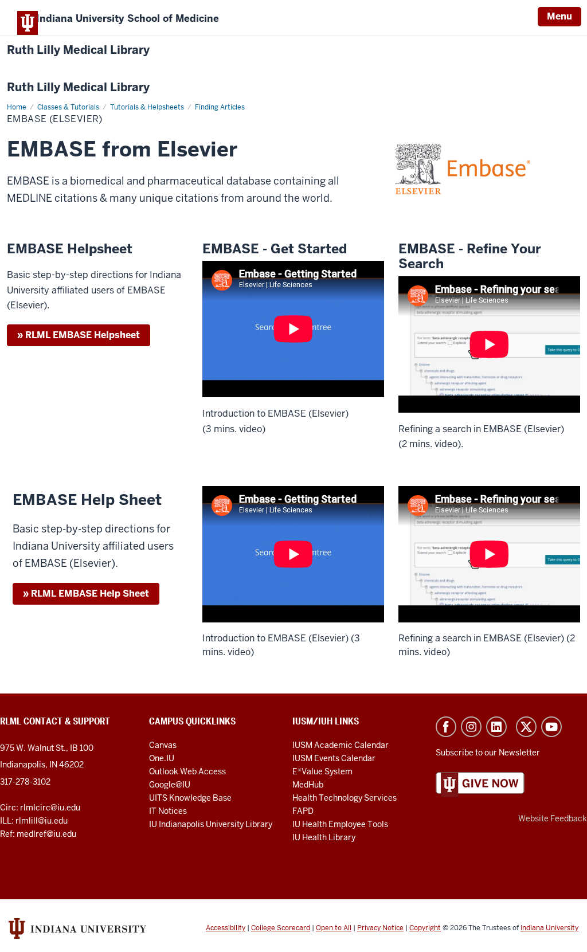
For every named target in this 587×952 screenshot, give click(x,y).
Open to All (333, 928)
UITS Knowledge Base (190, 798)
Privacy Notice (380, 928)
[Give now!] (480, 784)
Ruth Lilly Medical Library (78, 50)
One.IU (161, 758)
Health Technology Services (344, 798)
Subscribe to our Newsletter (488, 752)
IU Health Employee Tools (340, 824)
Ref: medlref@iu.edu (38, 834)
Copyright (425, 928)
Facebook (446, 726)
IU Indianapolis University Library (210, 824)
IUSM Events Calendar (333, 758)
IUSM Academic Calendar (340, 745)
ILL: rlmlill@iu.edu (34, 821)
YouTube (551, 726)
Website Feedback (552, 818)
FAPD (303, 811)
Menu (559, 16)
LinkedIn (496, 726)
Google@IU (169, 784)
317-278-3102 (25, 782)
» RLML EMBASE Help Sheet (86, 593)
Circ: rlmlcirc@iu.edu (40, 807)
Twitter (526, 726)
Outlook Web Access (187, 771)
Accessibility (225, 928)
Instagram (471, 726)
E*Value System (322, 771)
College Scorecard (280, 928)
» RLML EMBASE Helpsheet (78, 335)
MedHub (308, 784)
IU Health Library (323, 837)
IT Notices (168, 811)
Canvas (163, 745)
